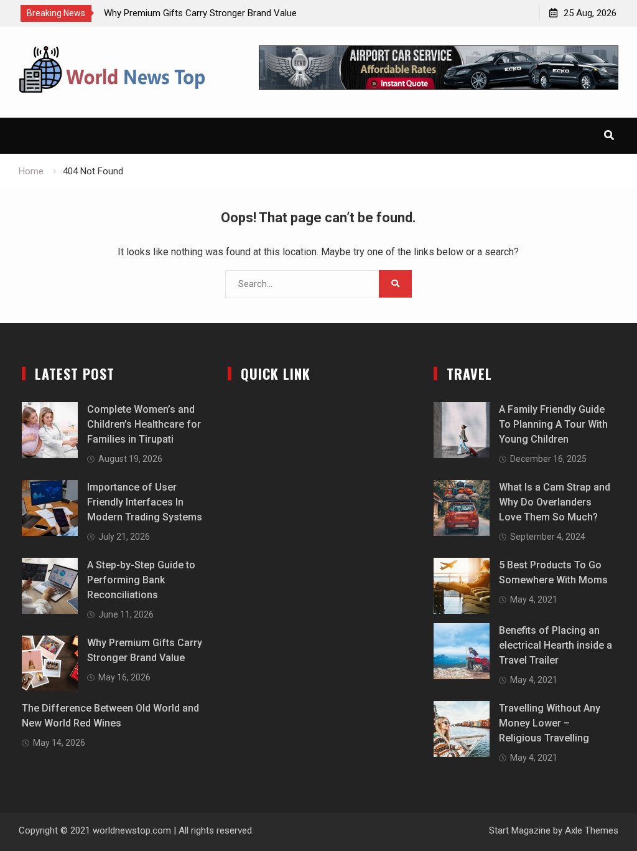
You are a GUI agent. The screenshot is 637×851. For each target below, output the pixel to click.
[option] (216, 13)
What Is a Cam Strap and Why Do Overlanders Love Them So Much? (554, 502)
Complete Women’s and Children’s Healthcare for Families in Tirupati (144, 424)
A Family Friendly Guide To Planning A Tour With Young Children (553, 424)
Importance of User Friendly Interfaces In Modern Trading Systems (144, 502)
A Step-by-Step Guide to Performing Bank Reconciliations (141, 580)
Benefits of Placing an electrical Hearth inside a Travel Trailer (555, 645)
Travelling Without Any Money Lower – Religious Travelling (549, 723)
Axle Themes (591, 830)
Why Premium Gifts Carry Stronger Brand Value (200, 13)
